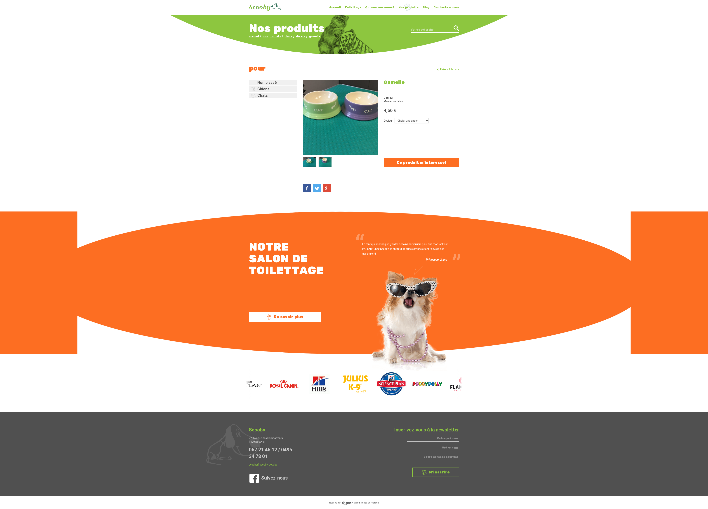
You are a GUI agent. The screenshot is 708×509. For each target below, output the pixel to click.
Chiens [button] (263, 89)
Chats (288, 36)
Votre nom (450, 447)
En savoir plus (288, 317)
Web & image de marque (366, 502)
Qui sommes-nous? (380, 7)
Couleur (388, 120)
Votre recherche (422, 29)
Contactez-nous (446, 7)
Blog (426, 7)
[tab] (273, 82)
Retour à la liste (449, 69)
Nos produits (408, 7)
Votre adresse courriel (441, 457)
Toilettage (353, 7)
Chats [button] (262, 95)
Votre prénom (447, 438)
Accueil (335, 7)
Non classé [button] (267, 82)
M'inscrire (439, 472)
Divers (300, 36)
